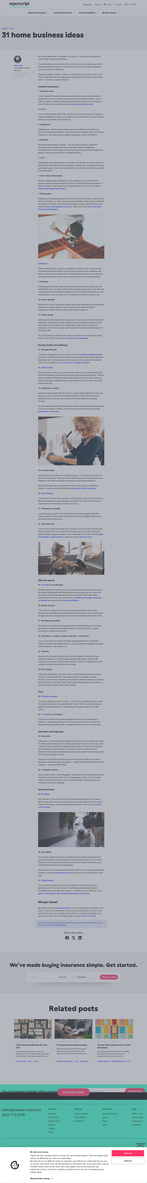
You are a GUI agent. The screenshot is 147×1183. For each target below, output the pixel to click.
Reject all (127, 1161)
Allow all (127, 1153)
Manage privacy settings (40, 1178)
